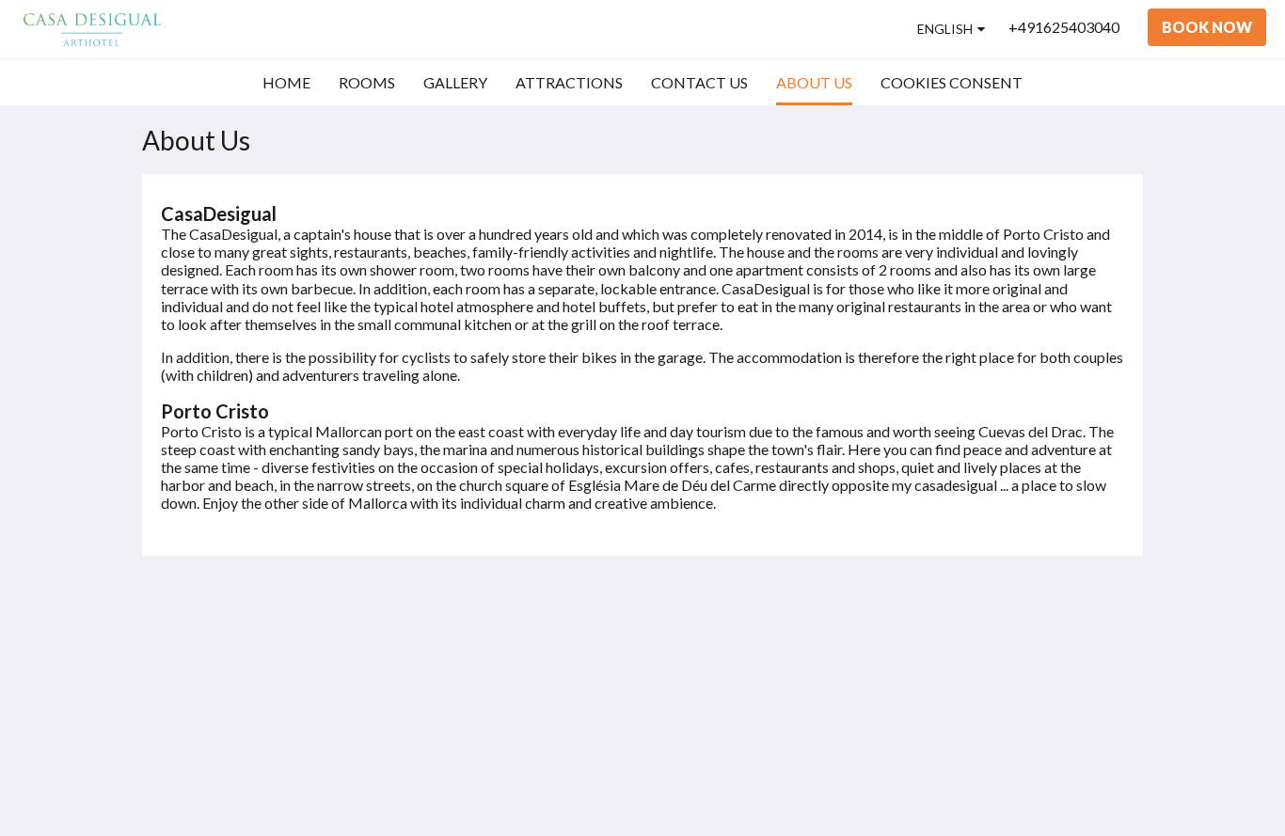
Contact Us (852, 702)
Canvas (1100, 781)
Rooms (838, 654)
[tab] (888, 607)
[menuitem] (286, 82)
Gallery (839, 670)
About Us (847, 718)
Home (836, 638)
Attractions (853, 686)
